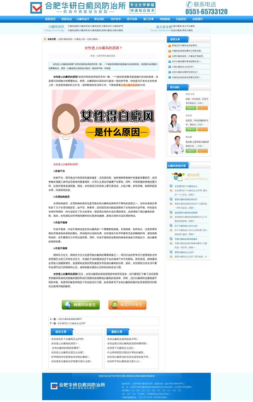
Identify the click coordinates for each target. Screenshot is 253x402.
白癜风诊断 (73, 30)
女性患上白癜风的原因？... (65, 343)
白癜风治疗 (107, 26)
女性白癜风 (176, 30)
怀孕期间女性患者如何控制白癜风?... (71, 357)
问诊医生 (181, 19)
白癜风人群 (80, 39)
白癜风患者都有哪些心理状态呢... (187, 51)
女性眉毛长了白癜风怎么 (186, 186)
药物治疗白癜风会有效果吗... (185, 45)
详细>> (201, 103)
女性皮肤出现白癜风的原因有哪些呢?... (128, 343)
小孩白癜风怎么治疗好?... (183, 67)
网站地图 (140, 376)
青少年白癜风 (188, 26)
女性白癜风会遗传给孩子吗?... (123, 339)
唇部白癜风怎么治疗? (184, 252)
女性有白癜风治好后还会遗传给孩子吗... (128, 357)
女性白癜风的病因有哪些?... (66, 348)
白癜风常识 (84, 30)
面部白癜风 (107, 30)
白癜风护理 (118, 26)
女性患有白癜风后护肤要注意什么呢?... (72, 361)
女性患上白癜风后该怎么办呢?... (68, 352)
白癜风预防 (95, 30)
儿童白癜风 (176, 26)
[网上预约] (84, 309)
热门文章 (148, 19)
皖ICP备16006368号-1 (175, 383)
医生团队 (99, 19)
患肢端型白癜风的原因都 (186, 212)
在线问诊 (102, 376)
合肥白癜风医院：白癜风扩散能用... (188, 56)
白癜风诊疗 (83, 19)
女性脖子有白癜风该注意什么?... (124, 361)
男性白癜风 (187, 30)
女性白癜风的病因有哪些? (70, 319)
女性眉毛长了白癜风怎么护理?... (68, 339)
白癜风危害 (95, 26)
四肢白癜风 (118, 30)
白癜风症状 (84, 26)
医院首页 (50, 19)
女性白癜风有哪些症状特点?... (185, 72)
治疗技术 (116, 19)
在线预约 (197, 19)
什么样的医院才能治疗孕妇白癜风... (126, 352)
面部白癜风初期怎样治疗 (186, 199)
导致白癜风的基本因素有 (186, 239)
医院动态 (67, 19)
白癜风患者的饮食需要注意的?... (186, 77)
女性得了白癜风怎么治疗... (121, 348)
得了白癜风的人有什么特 (186, 226)
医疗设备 (132, 19)
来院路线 (165, 19)
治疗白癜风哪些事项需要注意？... (187, 61)
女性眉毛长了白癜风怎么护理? (72, 323)
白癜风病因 (73, 26)
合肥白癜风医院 (65, 39)
